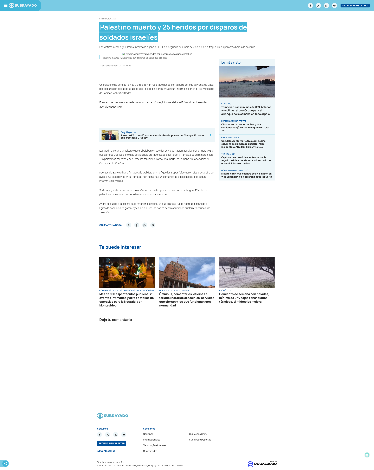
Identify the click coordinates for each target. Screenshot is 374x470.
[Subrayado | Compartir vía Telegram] (153, 225)
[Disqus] (187, 365)
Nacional (148, 434)
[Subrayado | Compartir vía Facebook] (136, 225)
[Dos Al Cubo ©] (262, 466)
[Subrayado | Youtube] (334, 5)
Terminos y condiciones (108, 462)
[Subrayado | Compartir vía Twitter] (128, 225)
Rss (123, 462)
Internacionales (107, 19)
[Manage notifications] (367, 454)
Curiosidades (150, 451)
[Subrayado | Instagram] (326, 5)
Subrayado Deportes (200, 439)
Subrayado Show (198, 434)
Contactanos (107, 451)
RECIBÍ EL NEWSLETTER (355, 5)
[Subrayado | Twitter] (318, 5)
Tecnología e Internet (154, 445)
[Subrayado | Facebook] (310, 5)
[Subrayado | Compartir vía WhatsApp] (145, 225)
